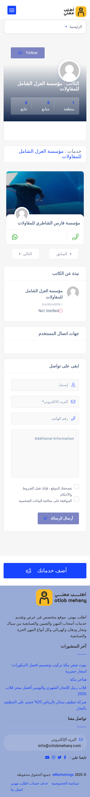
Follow (31, 52)
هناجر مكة (78, 679)
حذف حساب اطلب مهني (29, 783)
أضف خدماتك (51, 571)
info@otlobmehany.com (59, 745)
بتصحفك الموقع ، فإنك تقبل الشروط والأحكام (47, 491)
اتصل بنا (17, 789)
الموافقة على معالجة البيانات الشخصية (45, 501)
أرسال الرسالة (62, 518)
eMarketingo (63, 774)
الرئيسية (76, 27)
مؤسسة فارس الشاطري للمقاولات (49, 223)
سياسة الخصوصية (65, 783)
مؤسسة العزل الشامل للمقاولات (44, 293)
